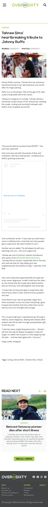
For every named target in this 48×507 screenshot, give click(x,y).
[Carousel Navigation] (42, 391)
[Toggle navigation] (4, 5)
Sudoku (27, 490)
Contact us (6, 490)
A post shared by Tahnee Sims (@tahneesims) (24, 227)
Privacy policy (7, 495)
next (44, 391)
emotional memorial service (27, 258)
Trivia (26, 493)
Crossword (28, 488)
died (8, 92)
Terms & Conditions (10, 493)
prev (40, 391)
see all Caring (24, 459)
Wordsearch (29, 495)
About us (5, 488)
